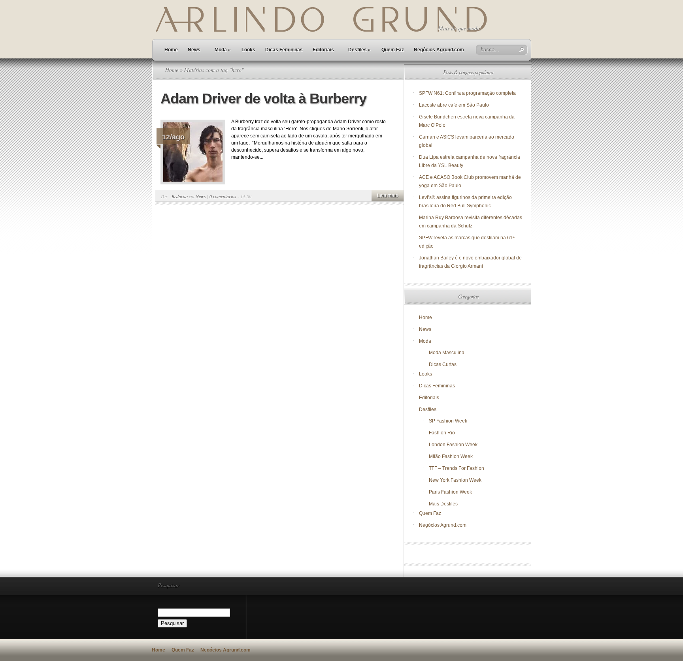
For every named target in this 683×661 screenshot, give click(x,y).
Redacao (180, 196)
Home (171, 50)
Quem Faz (392, 50)
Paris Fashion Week (450, 492)
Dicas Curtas (443, 364)
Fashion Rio (442, 433)
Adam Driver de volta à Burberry (265, 98)
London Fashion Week (453, 444)
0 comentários (222, 196)
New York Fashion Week (455, 480)
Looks (248, 50)
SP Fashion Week (448, 421)
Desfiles (359, 50)
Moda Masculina (446, 352)
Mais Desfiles (443, 504)
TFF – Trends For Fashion (456, 468)
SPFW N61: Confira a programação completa (467, 93)
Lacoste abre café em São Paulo (454, 105)
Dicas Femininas (284, 50)
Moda (223, 50)
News (194, 50)
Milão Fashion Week (451, 456)
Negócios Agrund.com (439, 50)
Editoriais (323, 50)
